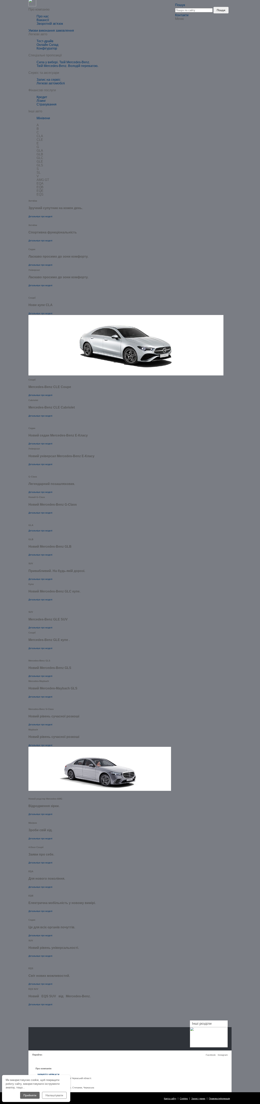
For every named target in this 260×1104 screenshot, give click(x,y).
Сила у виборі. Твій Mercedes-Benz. (63, 62)
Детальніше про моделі (40, 216)
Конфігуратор (47, 48)
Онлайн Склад (47, 44)
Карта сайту (170, 1099)
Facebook (211, 1055)
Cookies (184, 1099)
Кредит (42, 97)
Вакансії (43, 20)
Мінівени (43, 118)
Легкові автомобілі (51, 83)
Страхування (46, 104)
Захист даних (198, 1099)
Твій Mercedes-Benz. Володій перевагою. (67, 66)
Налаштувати (54, 1095)
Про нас (43, 16)
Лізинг (41, 100)
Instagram (223, 1055)
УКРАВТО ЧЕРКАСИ (48, 1074)
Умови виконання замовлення (51, 30)
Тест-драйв (45, 41)
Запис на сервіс (49, 79)
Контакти (181, 15)
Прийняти (29, 1095)
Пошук (221, 10)
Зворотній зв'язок (50, 23)
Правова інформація (219, 1099)
